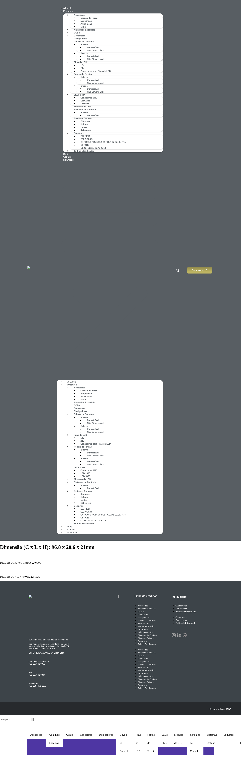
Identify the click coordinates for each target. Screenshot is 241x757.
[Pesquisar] (32, 719)
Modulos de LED (82, 106)
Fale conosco (181, 609)
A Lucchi (67, 8)
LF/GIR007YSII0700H (19, 570)
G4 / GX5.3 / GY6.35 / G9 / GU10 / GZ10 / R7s (103, 142)
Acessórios (79, 15)
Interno (84, 44)
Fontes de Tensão (83, 74)
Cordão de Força (88, 18)
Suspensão (86, 21)
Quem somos (181, 606)
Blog (65, 154)
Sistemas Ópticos (83, 118)
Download (68, 159)
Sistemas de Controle (85, 109)
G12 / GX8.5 (86, 139)
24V (82, 68)
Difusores (85, 121)
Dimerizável (93, 47)
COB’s (77, 33)
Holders (84, 124)
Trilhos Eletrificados (84, 151)
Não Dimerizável (95, 50)
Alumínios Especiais (84, 30)
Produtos (68, 11)
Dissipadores (80, 38)
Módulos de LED (145, 632)
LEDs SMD (79, 95)
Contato (67, 156)
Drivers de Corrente (84, 41)
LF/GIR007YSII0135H (19, 556)
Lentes (83, 127)
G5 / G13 (84, 145)
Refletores (85, 130)
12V (82, 65)
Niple (83, 27)
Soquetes (78, 133)
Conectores (79, 35)
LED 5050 (85, 103)
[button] (110, 271)
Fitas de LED (80, 62)
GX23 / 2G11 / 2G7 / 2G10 (93, 148)
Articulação (86, 24)
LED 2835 (85, 100)
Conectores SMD (88, 98)
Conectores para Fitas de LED (95, 71)
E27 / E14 (85, 136)
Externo (84, 53)
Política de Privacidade (185, 612)
